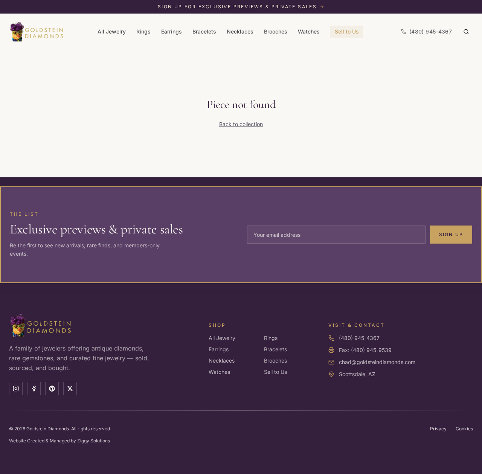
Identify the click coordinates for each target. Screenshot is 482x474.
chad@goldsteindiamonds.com (377, 362)
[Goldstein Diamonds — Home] (36, 31)
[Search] (466, 31)
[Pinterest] (52, 388)
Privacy (438, 428)
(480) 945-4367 (359, 338)
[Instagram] (16, 388)
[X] (70, 388)
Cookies (464, 428)
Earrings (171, 31)
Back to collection (241, 124)
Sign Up (451, 234)
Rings (143, 31)
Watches (309, 31)
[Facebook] (34, 388)
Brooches (275, 31)
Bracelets (204, 31)
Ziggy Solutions (93, 441)
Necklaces (240, 31)
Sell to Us (347, 31)
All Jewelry (112, 31)
